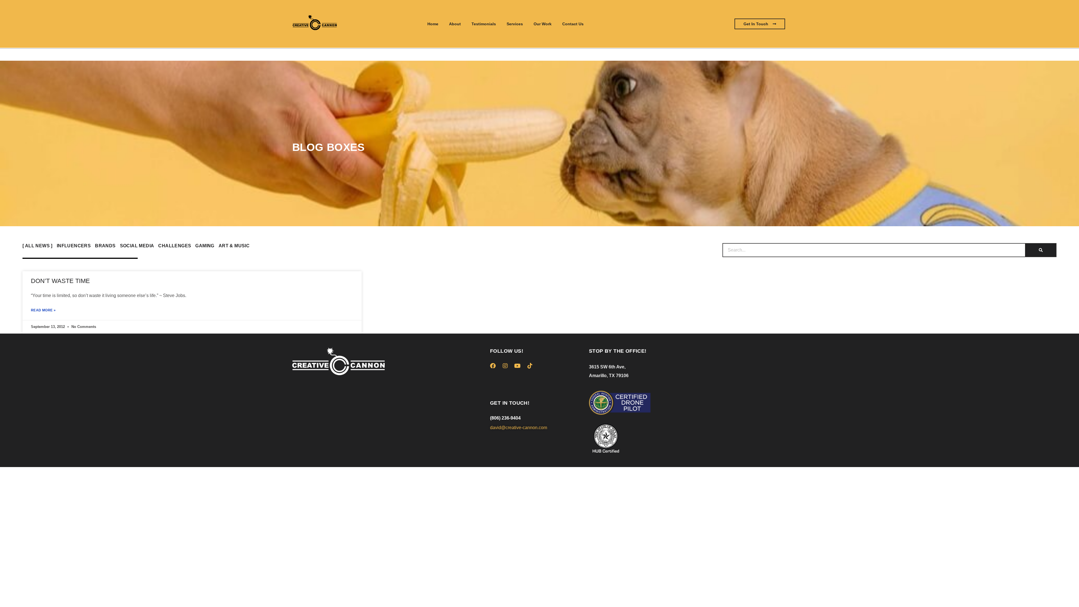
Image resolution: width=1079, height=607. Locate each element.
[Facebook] (493, 366)
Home (432, 24)
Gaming (204, 245)
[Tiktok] (530, 366)
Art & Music (234, 245)
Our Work (543, 24)
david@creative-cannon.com (518, 427)
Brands (105, 245)
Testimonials (484, 24)
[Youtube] (517, 366)
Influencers (74, 245)
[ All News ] (37, 245)
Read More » (43, 310)
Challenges (174, 245)
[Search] (1040, 250)
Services (515, 24)
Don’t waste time (60, 280)
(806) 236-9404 (505, 418)
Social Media (137, 245)
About (455, 24)
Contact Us (573, 24)
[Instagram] (505, 366)
